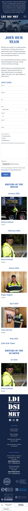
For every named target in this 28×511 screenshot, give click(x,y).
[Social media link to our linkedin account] (17, 420)
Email (2, 127)
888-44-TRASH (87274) (8, 505)
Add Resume (4, 161)
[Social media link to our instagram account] (14, 420)
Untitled (3, 113)
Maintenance (5, 140)
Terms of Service (14, 170)
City (2, 99)
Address (3, 92)
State (2, 106)
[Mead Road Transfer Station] (15, 16)
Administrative (6, 136)
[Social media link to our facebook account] (10, 420)
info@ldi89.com (16, 463)
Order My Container (21, 505)
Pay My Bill (6, 509)
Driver (4, 138)
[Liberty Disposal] (3, 16)
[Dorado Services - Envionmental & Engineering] (9, 16)
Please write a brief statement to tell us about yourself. (13, 143)
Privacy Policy (4, 170)
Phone (3, 120)
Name (3, 85)
